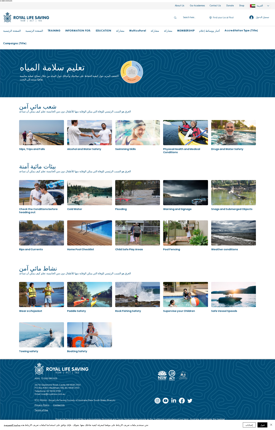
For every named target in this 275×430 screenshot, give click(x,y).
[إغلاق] (271, 424)
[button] (54, 31)
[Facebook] (182, 401)
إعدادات (249, 424)
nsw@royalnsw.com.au (53, 394)
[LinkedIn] (174, 401)
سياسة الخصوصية (12, 424)
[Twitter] (190, 401)
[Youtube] (166, 401)
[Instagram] (157, 401)
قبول (262, 424)
